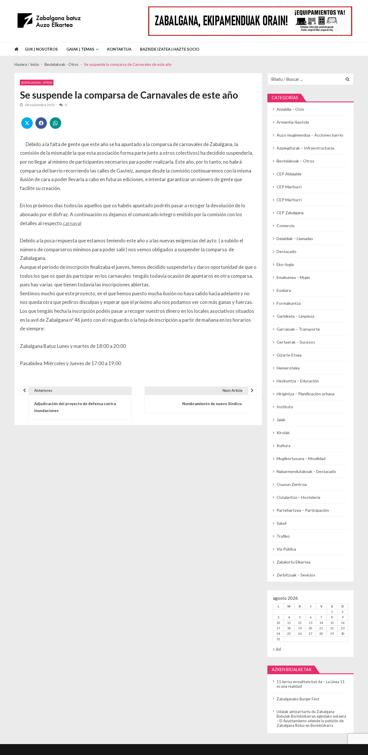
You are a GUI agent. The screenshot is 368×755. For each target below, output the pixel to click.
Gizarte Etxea (289, 354)
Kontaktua (119, 49)
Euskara (284, 290)
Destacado (286, 251)
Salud (281, 523)
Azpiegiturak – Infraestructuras (306, 147)
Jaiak (281, 419)
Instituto (285, 406)
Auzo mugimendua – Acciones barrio (310, 135)
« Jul (277, 648)
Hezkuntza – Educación (298, 380)
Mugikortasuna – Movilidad (301, 458)
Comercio (286, 225)
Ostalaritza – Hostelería (298, 497)
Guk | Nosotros (41, 49)
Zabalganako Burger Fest (298, 699)
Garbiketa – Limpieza (295, 316)
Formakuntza (289, 303)
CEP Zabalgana (290, 212)
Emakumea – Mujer (293, 277)
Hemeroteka (288, 367)
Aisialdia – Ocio (290, 109)
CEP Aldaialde (289, 173)
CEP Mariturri (289, 186)
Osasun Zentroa (292, 484)
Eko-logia (285, 264)
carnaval (72, 223)
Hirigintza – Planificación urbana (305, 393)
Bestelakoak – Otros (296, 160)
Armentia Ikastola (293, 122)
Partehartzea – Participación (303, 510)
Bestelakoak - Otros (36, 82)
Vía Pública (286, 549)
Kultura (283, 445)
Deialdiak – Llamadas (295, 238)
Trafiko (283, 536)
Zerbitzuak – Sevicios (296, 574)
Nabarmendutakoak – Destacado (306, 471)
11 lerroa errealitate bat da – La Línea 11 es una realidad (311, 684)
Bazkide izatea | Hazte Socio (169, 49)
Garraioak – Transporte (298, 329)
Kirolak (283, 432)
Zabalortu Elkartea (293, 561)
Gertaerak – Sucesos (296, 342)
